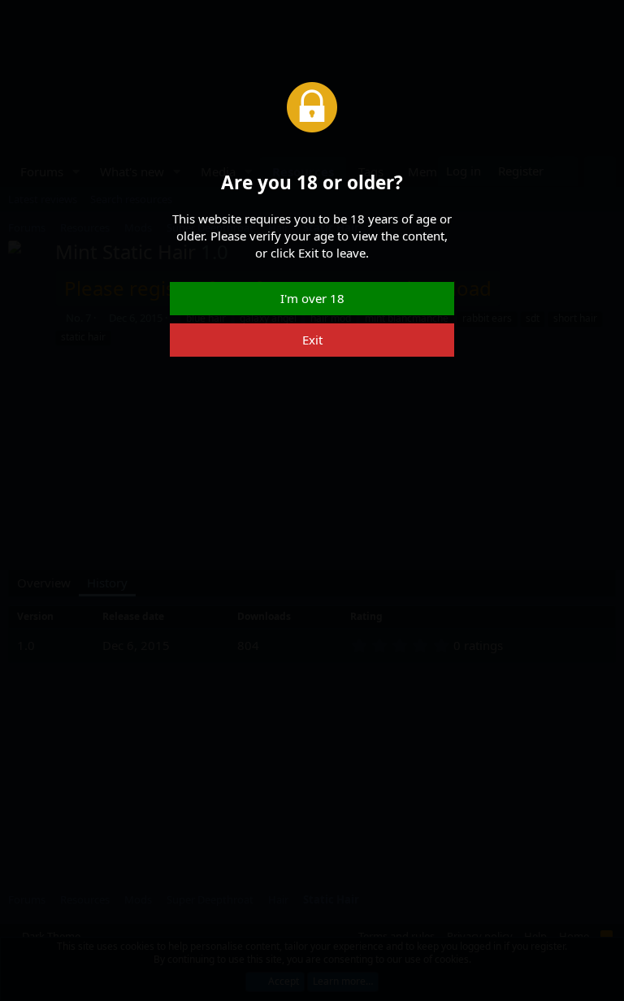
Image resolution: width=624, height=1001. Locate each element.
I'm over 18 (312, 298)
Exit (312, 340)
